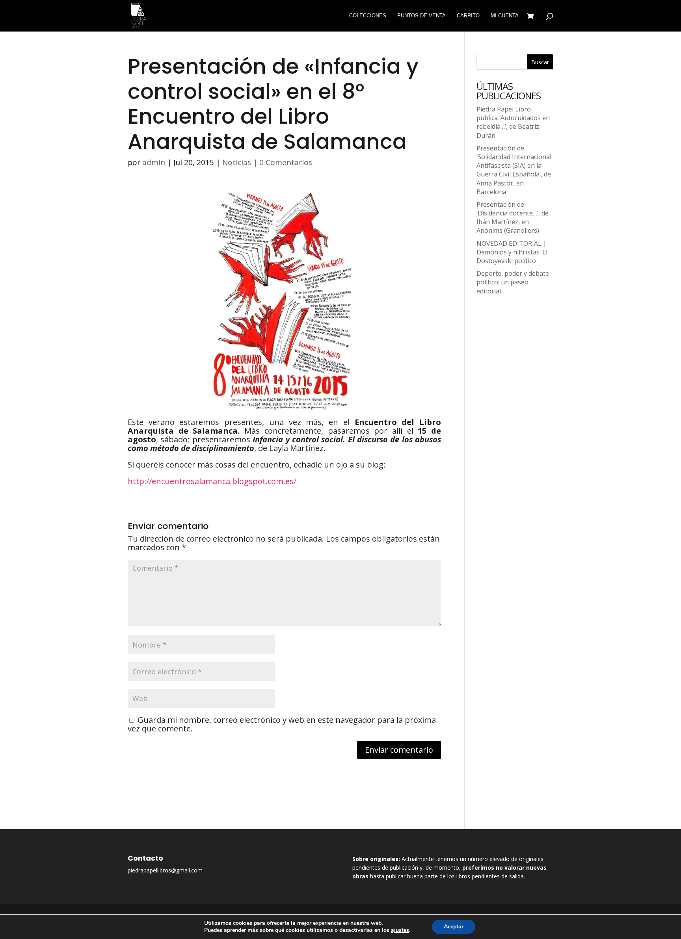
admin (153, 162)
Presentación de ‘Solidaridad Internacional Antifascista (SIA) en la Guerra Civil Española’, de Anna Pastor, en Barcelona (513, 170)
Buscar (540, 62)
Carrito (468, 16)
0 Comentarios (285, 162)
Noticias (236, 162)
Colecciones (367, 16)
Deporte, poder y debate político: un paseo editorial (512, 282)
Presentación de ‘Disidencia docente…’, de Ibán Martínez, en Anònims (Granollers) (512, 217)
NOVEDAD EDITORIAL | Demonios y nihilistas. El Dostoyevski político (511, 252)
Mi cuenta (505, 16)
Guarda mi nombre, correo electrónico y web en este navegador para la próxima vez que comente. (282, 724)
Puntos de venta (421, 16)
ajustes (400, 930)
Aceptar (453, 926)
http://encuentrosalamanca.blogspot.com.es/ (212, 481)
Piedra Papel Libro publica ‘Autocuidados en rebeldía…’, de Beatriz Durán (513, 122)
